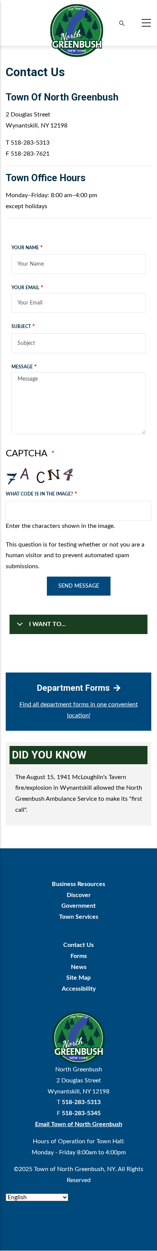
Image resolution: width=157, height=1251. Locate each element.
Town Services (78, 917)
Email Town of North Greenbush (78, 1124)
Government (78, 906)
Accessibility (79, 989)
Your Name (25, 247)
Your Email (25, 287)
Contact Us (78, 945)
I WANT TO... (47, 624)
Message (22, 367)
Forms (78, 956)
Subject (21, 326)
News (79, 967)
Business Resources (78, 884)
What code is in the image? (39, 494)
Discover (79, 895)
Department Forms (73, 688)
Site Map (78, 978)
